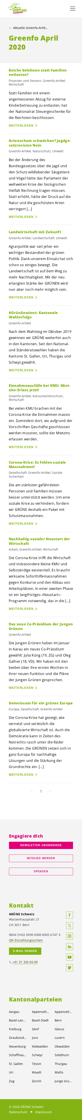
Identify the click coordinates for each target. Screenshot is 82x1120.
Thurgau (61, 1064)
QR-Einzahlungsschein (26, 940)
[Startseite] (17, 9)
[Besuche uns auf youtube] (69, 957)
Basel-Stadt (40, 1020)
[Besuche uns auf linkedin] (69, 946)
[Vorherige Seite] (32, 791)
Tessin (36, 1064)
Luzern (60, 1038)
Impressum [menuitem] (43, 1112)
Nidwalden (40, 1046)
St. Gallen (16, 1064)
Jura (35, 1038)
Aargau (14, 1012)
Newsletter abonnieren (41, 845)
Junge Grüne (63, 1081)
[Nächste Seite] (50, 791)
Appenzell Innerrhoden (63, 1012)
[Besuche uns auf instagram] (69, 936)
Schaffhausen (18, 1055)
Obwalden (62, 1046)
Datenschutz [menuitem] (18, 1112)
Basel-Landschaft (18, 1020)
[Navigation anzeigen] (72, 8)
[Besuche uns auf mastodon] (69, 967)
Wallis (59, 1072)
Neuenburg (17, 1046)
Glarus (59, 1029)
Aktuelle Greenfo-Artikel (30, 27)
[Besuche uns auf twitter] (69, 925)
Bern (58, 1020)
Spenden (41, 871)
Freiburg (15, 1029)
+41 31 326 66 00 (25, 962)
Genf (35, 1029)
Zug (11, 1081)
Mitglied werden (41, 858)
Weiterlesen (21, 125)
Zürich (36, 1081)
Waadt (36, 1072)
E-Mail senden (25, 951)
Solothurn (62, 1055)
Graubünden (18, 1038)
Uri (11, 1072)
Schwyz (37, 1055)
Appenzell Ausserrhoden (41, 1012)
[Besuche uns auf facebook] (69, 915)
